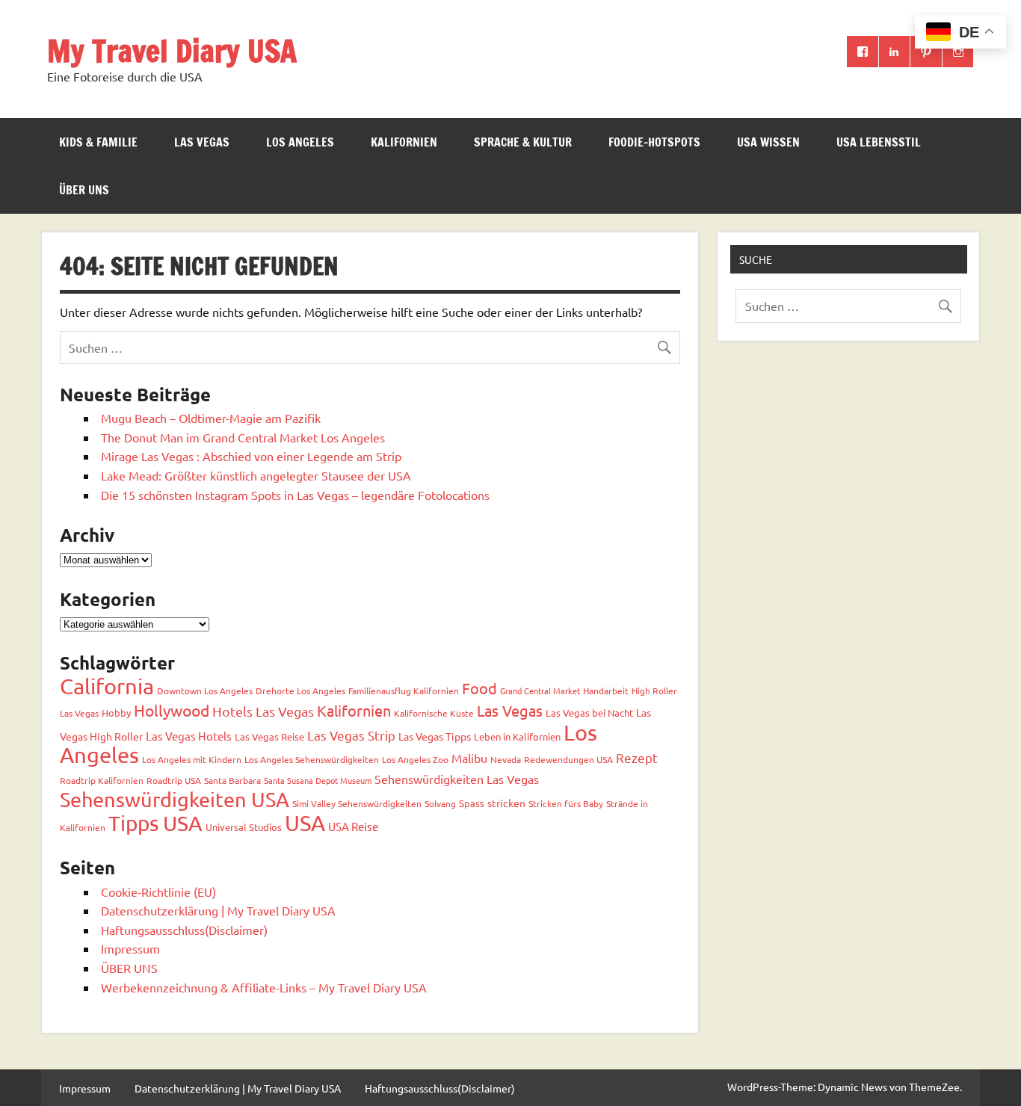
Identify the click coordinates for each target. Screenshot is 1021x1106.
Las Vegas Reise (269, 736)
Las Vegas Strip (351, 735)
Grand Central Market (540, 690)
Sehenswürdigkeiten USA (174, 799)
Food (479, 688)
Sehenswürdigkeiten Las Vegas (456, 778)
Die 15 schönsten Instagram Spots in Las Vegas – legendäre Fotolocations (295, 494)
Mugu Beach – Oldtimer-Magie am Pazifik (211, 417)
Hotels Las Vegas (263, 711)
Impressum (130, 948)
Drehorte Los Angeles (300, 690)
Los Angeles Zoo (415, 759)
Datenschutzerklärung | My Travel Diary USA (218, 910)
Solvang (440, 803)
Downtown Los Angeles (205, 690)
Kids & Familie (98, 142)
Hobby (116, 712)
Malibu (469, 757)
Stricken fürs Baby (565, 803)
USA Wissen (768, 142)
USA (305, 822)
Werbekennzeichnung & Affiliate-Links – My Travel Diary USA (264, 987)
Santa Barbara (232, 780)
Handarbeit (606, 690)
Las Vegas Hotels (189, 736)
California (107, 686)
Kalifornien (404, 142)
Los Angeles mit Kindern (191, 759)
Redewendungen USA (568, 759)
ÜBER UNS (84, 190)
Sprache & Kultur (523, 142)
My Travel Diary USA (172, 50)
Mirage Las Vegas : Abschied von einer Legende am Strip (251, 455)
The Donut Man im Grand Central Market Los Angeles (243, 437)
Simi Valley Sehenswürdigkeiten (357, 803)
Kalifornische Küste (434, 713)
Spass (471, 803)
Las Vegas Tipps (434, 736)
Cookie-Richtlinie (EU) (158, 891)
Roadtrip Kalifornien (102, 780)
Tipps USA (155, 823)
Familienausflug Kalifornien (403, 690)
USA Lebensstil (878, 142)
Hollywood (171, 710)
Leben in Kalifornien (517, 736)
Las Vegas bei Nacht (589, 712)
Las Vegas (201, 142)
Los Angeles (300, 142)
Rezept (637, 757)
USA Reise (353, 826)
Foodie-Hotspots (654, 142)
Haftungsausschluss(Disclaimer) (184, 929)
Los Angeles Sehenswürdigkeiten (311, 759)
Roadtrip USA (173, 780)
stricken (506, 802)
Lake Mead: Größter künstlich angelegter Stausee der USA (256, 475)
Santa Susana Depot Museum (317, 780)
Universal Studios (244, 827)
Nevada (505, 759)
